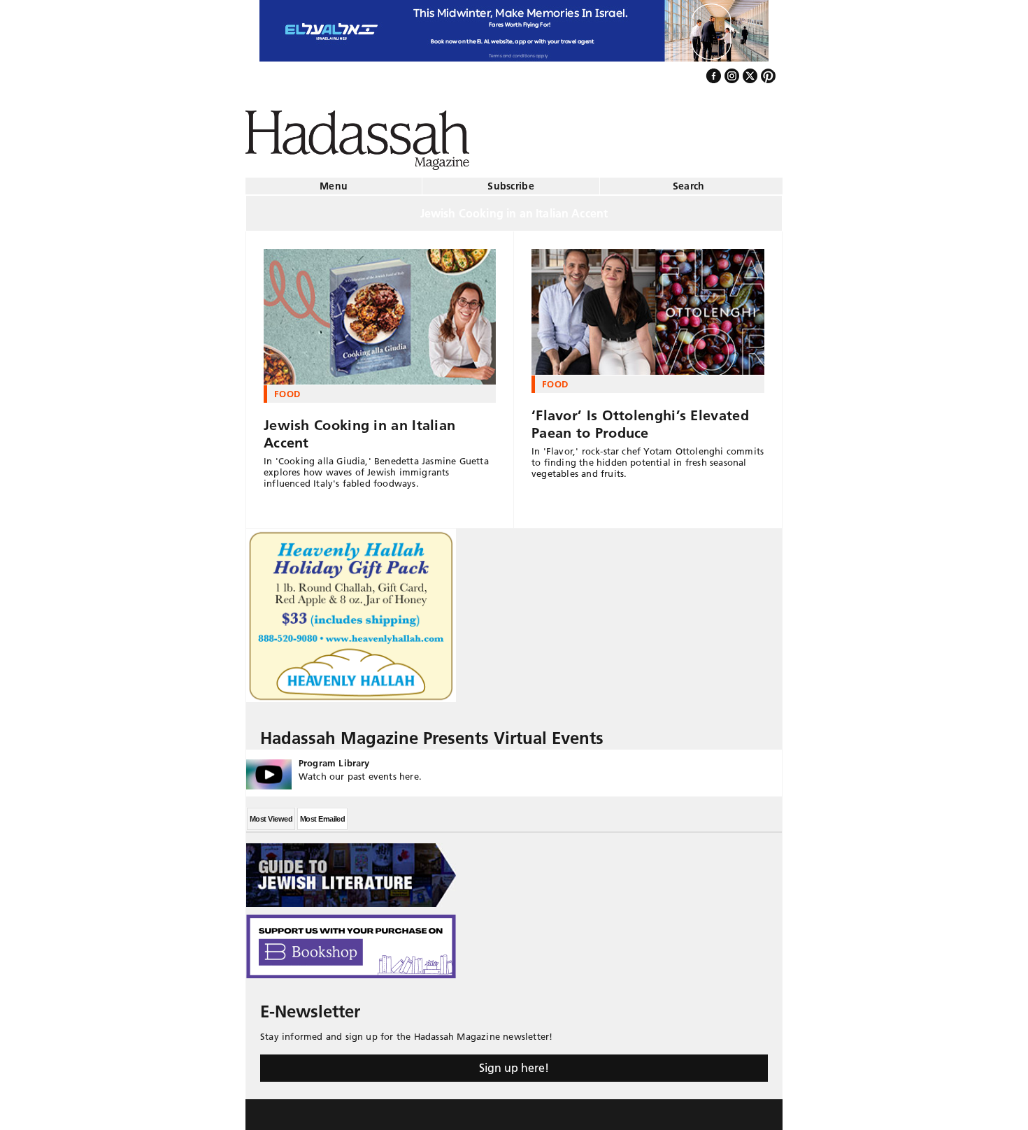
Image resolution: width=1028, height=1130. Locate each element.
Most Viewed (271, 813)
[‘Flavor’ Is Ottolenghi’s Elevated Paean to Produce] (647, 306)
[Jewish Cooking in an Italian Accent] (380, 311)
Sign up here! (514, 1062)
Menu (334, 180)
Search (689, 180)
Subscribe (510, 180)
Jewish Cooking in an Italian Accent (359, 428)
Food (287, 388)
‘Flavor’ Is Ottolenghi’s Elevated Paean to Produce (640, 418)
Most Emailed (322, 813)
